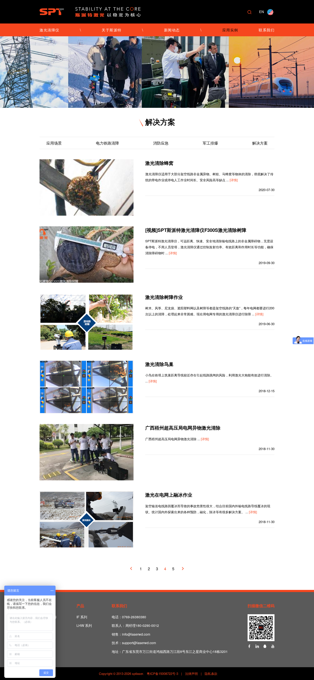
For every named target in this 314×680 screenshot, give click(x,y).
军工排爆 (210, 143)
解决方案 (260, 143)
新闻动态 (172, 29)
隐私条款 (211, 673)
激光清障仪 (49, 29)
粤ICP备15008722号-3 (162, 673)
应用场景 (54, 143)
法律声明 (191, 673)
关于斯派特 (112, 29)
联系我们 (266, 29)
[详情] (234, 180)
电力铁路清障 (107, 143)
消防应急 (161, 143)
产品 (80, 605)
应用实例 (230, 29)
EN (261, 11)
